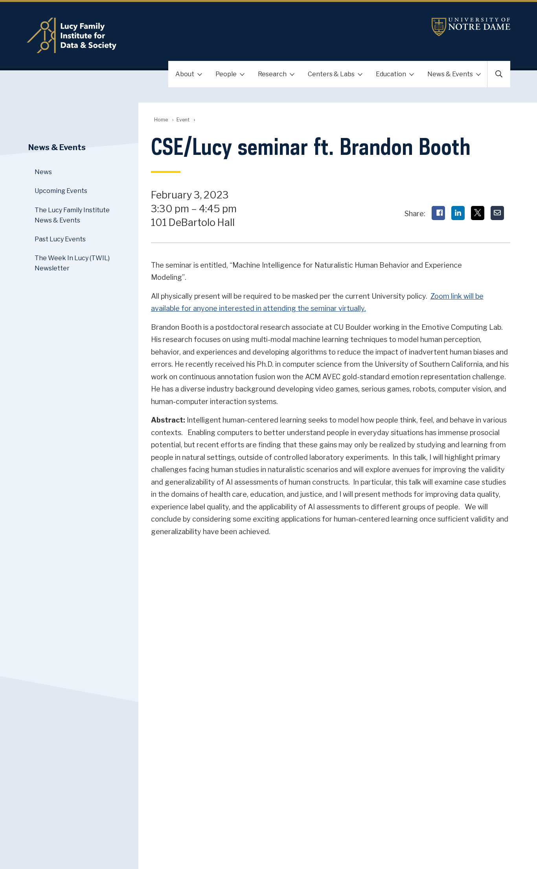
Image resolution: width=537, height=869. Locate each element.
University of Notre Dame (471, 27)
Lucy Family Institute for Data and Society (188, 35)
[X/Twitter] (477, 213)
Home (161, 120)
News (43, 172)
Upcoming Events (61, 191)
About (184, 74)
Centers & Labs (331, 74)
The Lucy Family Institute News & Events (72, 215)
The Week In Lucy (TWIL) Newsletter (72, 263)
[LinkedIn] (458, 213)
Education (391, 74)
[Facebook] (438, 213)
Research (272, 74)
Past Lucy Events (60, 239)
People (226, 74)
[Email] (497, 213)
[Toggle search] (498, 74)
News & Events (450, 74)
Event (183, 120)
